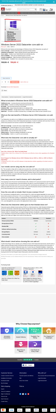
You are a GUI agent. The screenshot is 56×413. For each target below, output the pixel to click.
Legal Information (27, 97)
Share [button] (5, 90)
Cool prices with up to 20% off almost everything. (21, 1)
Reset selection (6, 78)
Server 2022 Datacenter (13, 87)
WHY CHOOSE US (39, 5)
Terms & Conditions (5, 391)
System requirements (15, 97)
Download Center (5, 380)
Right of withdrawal (5, 394)
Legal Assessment (42, 380)
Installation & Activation (6, 378)
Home (2, 15)
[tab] (5, 97)
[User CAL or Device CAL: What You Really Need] (11, 272)
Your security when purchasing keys (46, 375)
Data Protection (4, 399)
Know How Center (23, 380)
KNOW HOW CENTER (22, 5)
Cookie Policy (4, 401)
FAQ (16, 5)
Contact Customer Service (7, 375)
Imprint (2, 389)
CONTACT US (31, 5)
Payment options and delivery (26, 375)
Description (5, 97)
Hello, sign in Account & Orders (44, 9)
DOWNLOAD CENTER (6, 5)
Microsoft (3, 46)
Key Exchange (4, 383)
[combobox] (27, 9)
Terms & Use (4, 396)
